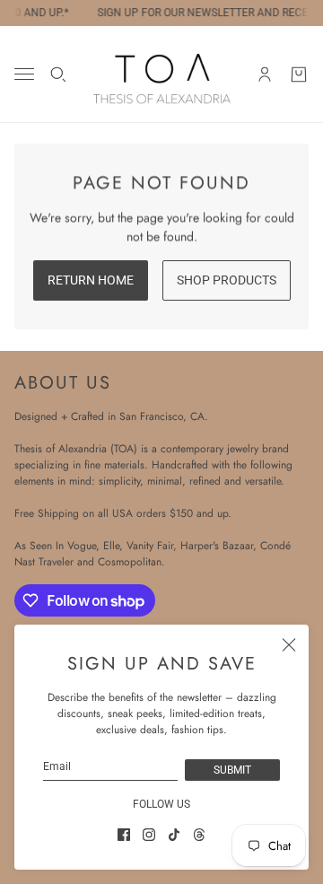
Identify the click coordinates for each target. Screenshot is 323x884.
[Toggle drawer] (24, 74)
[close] (289, 644)
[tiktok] (174, 835)
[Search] (58, 74)
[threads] (199, 835)
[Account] (265, 74)
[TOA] (162, 74)
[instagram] (149, 835)
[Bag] (299, 74)
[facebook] (124, 835)
